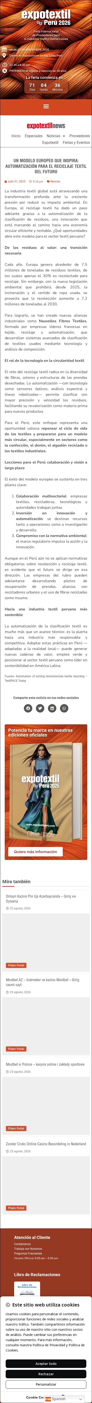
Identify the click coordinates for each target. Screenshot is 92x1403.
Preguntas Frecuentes (28, 1253)
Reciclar (55, 181)
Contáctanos (22, 1244)
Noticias (53, 136)
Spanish (58, 1399)
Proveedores (79, 136)
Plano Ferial (16, 965)
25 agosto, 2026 (20, 908)
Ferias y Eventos (76, 142)
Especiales (33, 136)
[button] (46, 106)
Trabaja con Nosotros (28, 1248)
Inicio (16, 136)
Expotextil (50, 142)
